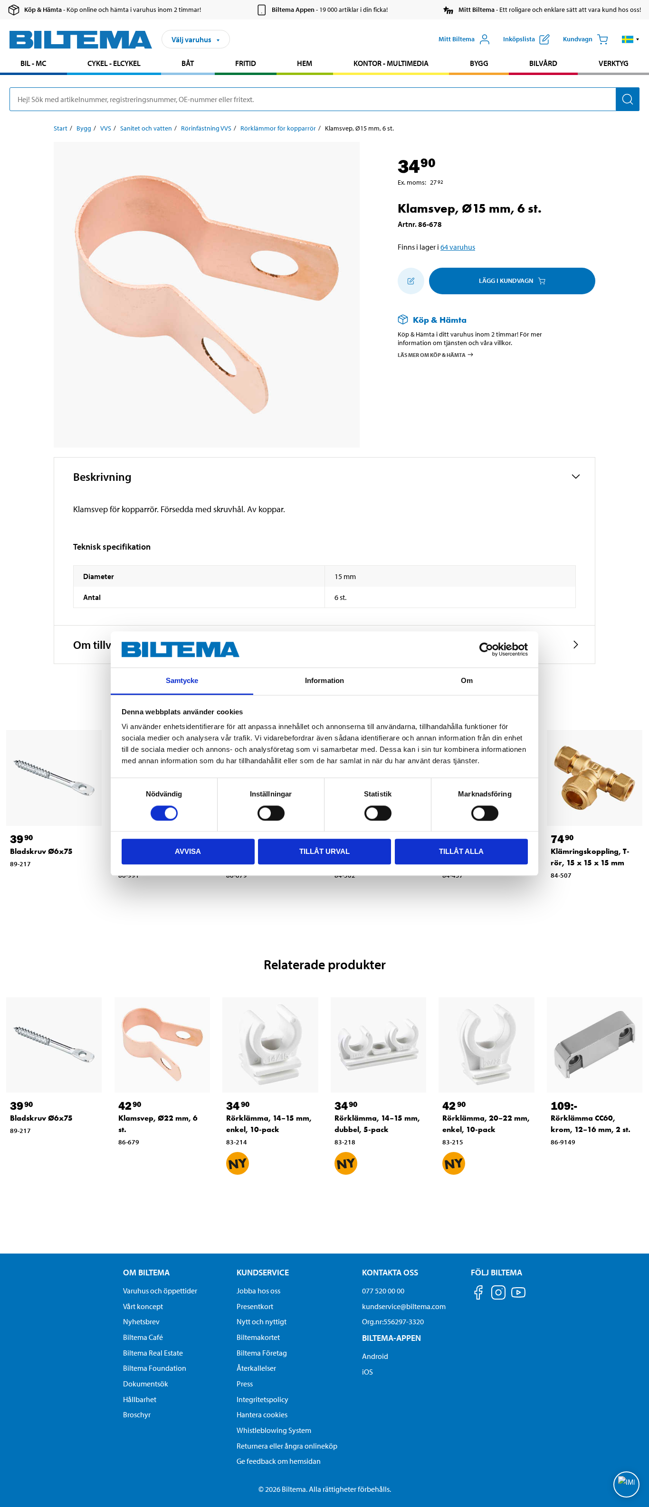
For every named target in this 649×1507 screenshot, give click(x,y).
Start (60, 128)
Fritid (245, 63)
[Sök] (627, 99)
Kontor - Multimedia (391, 63)
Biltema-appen (391, 1337)
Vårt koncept (143, 1306)
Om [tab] (467, 681)
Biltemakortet (258, 1337)
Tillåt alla (461, 851)
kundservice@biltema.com (404, 1306)
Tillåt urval (324, 851)
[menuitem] (33, 64)
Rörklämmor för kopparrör (278, 128)
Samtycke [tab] (182, 681)
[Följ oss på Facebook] (478, 1294)
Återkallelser (256, 1368)
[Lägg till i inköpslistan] (411, 281)
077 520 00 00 (383, 1290)
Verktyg (614, 63)
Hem (304, 63)
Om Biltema (146, 1272)
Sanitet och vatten (146, 128)
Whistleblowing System (274, 1430)
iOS (367, 1371)
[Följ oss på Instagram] (498, 1294)
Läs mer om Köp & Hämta (432, 354)
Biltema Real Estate (153, 1352)
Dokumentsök (145, 1383)
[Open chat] (626, 1484)
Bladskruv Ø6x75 (41, 851)
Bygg (479, 63)
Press (245, 1383)
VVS (105, 128)
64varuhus (457, 247)
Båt (187, 63)
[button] (630, 39)
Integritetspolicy (262, 1399)
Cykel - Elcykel (114, 63)
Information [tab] (324, 681)
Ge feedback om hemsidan (279, 1461)
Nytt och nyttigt (261, 1321)
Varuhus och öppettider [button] (160, 1290)
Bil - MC (33, 63)
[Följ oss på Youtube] (518, 1297)
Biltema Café (143, 1337)
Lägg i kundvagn (506, 280)
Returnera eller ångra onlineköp (287, 1446)
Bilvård (543, 63)
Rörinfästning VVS (206, 128)
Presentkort (255, 1306)
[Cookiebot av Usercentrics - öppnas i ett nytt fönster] (486, 649)
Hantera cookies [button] (262, 1414)
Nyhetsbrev (141, 1321)
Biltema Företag (262, 1352)
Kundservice (263, 1272)
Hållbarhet (139, 1399)
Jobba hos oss (258, 1290)
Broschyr (137, 1414)
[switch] (271, 813)
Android (375, 1356)
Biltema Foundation (154, 1368)
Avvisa (188, 851)
